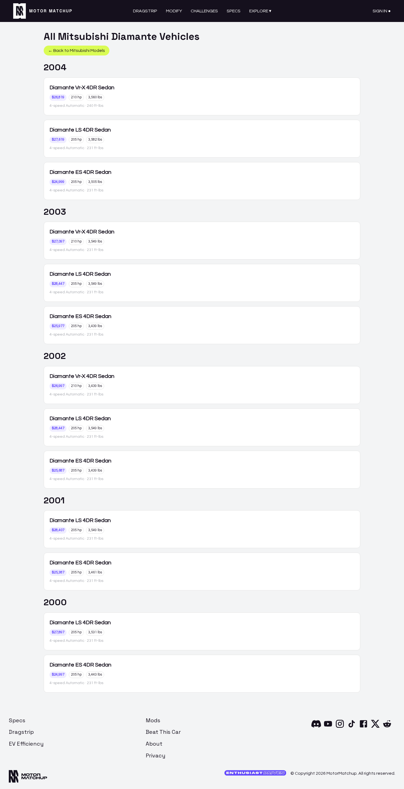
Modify (174, 11)
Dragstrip (145, 11)
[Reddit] (387, 727)
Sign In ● (382, 11)
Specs (233, 11)
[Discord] (316, 727)
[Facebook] (363, 727)
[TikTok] (352, 727)
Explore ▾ (260, 11)
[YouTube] (328, 727)
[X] (375, 727)
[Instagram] (340, 727)
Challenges (204, 11)
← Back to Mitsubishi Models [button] (76, 50)
